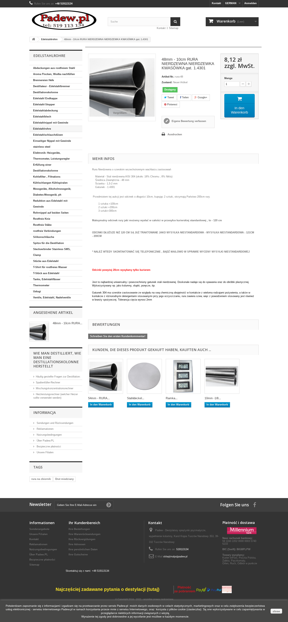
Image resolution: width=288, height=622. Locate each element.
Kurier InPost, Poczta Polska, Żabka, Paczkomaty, (239, 559)
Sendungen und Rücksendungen (54, 423)
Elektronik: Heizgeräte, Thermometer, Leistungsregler (51, 155)
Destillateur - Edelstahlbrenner (51, 86)
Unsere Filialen (44, 452)
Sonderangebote (39, 529)
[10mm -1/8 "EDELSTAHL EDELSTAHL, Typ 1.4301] (222, 376)
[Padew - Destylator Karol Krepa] (65, 20)
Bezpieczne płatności (48, 446)
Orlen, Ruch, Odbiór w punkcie (239, 563)
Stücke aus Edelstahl (46, 261)
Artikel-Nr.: (168, 76)
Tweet (170, 97)
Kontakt (216, 3)
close (276, 611)
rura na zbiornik (41, 479)
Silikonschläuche (43, 237)
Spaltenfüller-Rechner (48, 382)
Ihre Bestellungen (79, 529)
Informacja (44, 412)
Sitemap (173, 28)
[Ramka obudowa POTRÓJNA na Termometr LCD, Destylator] (183, 376)
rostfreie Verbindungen (47, 230)
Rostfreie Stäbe (42, 224)
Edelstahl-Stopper (44, 104)
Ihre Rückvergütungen (82, 539)
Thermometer (41, 285)
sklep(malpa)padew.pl (175, 556)
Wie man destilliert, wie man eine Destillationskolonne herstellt (57, 359)
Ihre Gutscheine (78, 554)
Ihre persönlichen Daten (83, 549)
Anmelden (250, 3)
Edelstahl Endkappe (45, 98)
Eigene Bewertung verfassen (188, 121)
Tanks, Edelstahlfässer (46, 279)
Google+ (202, 97)
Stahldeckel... (135, 398)
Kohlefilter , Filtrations (46, 176)
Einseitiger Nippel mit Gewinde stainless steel (52, 143)
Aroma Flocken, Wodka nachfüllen (54, 74)
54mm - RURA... (99, 398)
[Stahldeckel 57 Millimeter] (144, 376)
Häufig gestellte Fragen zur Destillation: (58, 376)
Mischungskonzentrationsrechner (54, 388)
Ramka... (172, 398)
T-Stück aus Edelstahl (46, 273)
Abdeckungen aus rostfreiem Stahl (54, 68)
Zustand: (167, 82)
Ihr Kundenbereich (84, 522)
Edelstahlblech (42, 116)
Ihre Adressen (77, 544)
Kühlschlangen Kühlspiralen (50, 182)
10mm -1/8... (213, 398)
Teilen (185, 97)
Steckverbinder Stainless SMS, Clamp (52, 252)
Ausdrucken (175, 134)
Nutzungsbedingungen (49, 434)
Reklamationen (44, 428)
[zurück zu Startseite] (33, 39)
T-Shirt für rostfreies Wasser (50, 267)
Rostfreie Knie (41, 218)
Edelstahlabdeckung (45, 110)
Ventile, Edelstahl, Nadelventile (52, 297)
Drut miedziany (64, 479)
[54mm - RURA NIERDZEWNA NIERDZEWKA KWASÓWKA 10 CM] (105, 376)
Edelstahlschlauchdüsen (48, 134)
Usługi (37, 291)
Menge (228, 78)
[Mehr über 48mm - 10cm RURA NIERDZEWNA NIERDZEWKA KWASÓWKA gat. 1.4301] (39, 331)
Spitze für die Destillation (48, 243)
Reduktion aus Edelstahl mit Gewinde (50, 203)
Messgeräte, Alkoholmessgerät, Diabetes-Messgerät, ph (52, 191)
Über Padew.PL (45, 440)
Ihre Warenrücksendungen (85, 534)
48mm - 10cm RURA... (67, 323)
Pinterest (171, 104)
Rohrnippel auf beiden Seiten (51, 212)
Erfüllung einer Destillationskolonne (45, 167)
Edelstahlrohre (42, 128)
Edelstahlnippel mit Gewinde (50, 122)
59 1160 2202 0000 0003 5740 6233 (239, 541)
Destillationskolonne (45, 92)
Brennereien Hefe (43, 80)
